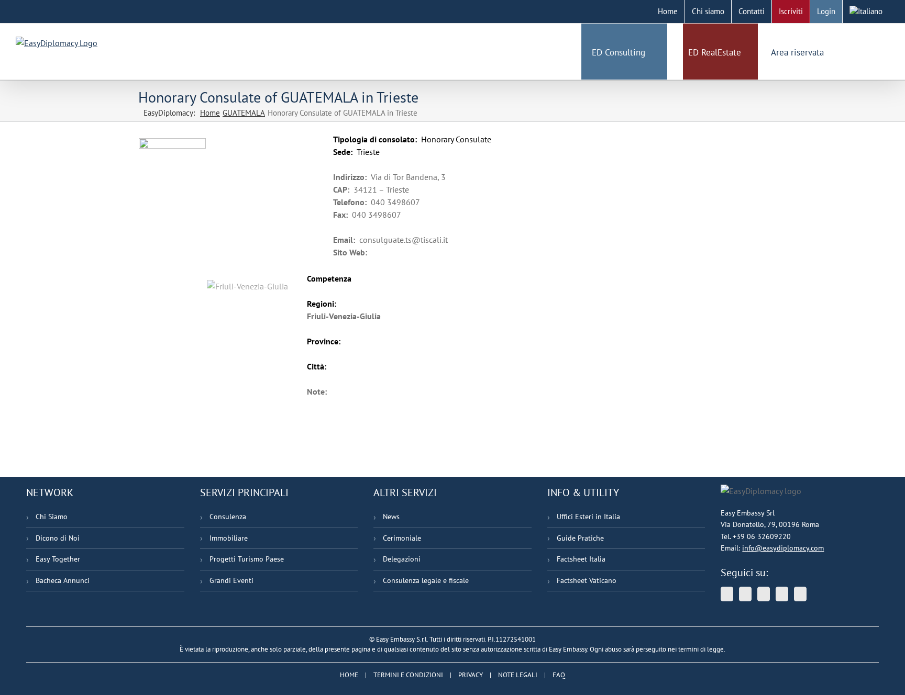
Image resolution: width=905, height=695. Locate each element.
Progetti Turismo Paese (246, 559)
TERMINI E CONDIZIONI (408, 674)
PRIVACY (470, 674)
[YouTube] (745, 594)
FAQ (559, 674)
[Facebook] (782, 594)
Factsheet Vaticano (586, 580)
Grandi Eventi (231, 580)
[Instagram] (800, 594)
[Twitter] (727, 594)
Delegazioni (402, 559)
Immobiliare (228, 538)
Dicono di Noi (58, 538)
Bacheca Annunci (63, 580)
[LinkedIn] (763, 594)
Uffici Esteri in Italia (588, 516)
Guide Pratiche (580, 538)
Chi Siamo (52, 516)
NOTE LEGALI (517, 674)
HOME (349, 674)
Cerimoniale (402, 538)
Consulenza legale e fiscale (426, 580)
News (391, 516)
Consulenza (227, 516)
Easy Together (58, 559)
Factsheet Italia (581, 559)
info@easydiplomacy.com (783, 548)
